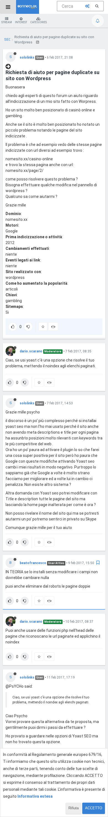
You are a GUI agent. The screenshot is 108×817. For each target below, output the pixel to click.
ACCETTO (93, 808)
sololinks (27, 57)
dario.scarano (31, 351)
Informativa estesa (35, 796)
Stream (6, 22)
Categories (38, 22)
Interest (21, 22)
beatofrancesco (33, 563)
